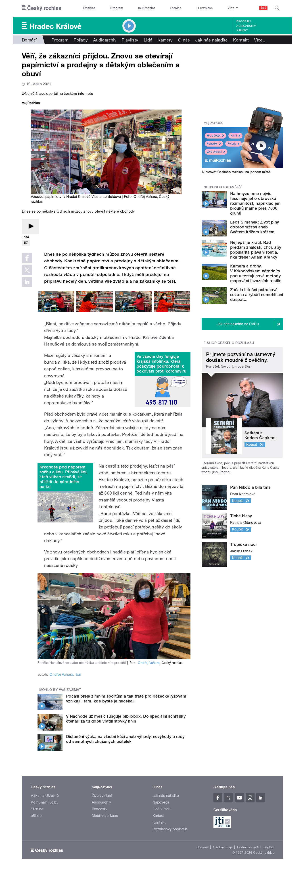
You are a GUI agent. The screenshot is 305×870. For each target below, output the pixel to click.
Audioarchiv (246, 25)
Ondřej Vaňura (145, 197)
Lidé (148, 39)
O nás (184, 39)
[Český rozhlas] (41, 8)
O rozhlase (204, 8)
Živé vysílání (214, 151)
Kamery (242, 30)
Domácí (29, 39)
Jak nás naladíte (211, 39)
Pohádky (212, 143)
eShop (36, 816)
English (268, 847)
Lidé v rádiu (162, 809)
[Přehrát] (30, 226)
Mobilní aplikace (105, 816)
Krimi (234, 135)
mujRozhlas (146, 8)
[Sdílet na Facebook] (27, 258)
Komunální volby (44, 802)
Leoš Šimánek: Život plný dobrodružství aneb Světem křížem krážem (254, 227)
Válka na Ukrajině (45, 795)
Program (116, 8)
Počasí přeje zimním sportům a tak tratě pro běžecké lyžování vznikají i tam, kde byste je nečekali (126, 698)
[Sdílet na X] (27, 270)
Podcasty (99, 809)
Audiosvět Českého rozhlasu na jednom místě (236, 172)
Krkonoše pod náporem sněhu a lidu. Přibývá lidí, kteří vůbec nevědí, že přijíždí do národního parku (64, 477)
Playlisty (130, 39)
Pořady (81, 39)
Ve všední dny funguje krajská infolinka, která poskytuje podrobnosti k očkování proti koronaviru (161, 363)
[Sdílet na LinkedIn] (27, 282)
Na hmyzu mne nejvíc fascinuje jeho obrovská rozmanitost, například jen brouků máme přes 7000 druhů (255, 203)
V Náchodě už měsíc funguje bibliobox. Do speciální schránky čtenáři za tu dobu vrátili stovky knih (126, 718)
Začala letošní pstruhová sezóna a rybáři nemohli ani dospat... (256, 294)
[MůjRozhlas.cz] (31, 103)
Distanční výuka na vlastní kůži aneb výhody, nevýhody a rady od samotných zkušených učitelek (125, 739)
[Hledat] (277, 8)
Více (260, 39)
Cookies (202, 847)
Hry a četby (214, 135)
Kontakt (241, 39)
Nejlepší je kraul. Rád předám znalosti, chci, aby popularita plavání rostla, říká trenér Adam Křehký (255, 249)
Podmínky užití (248, 847)
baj (78, 674)
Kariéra (158, 816)
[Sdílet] (26, 243)
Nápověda (160, 802)
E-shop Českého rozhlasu (228, 343)
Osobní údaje (223, 847)
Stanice (176, 8)
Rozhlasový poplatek (169, 829)
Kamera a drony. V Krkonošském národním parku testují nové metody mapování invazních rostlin (255, 273)
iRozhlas (89, 8)
